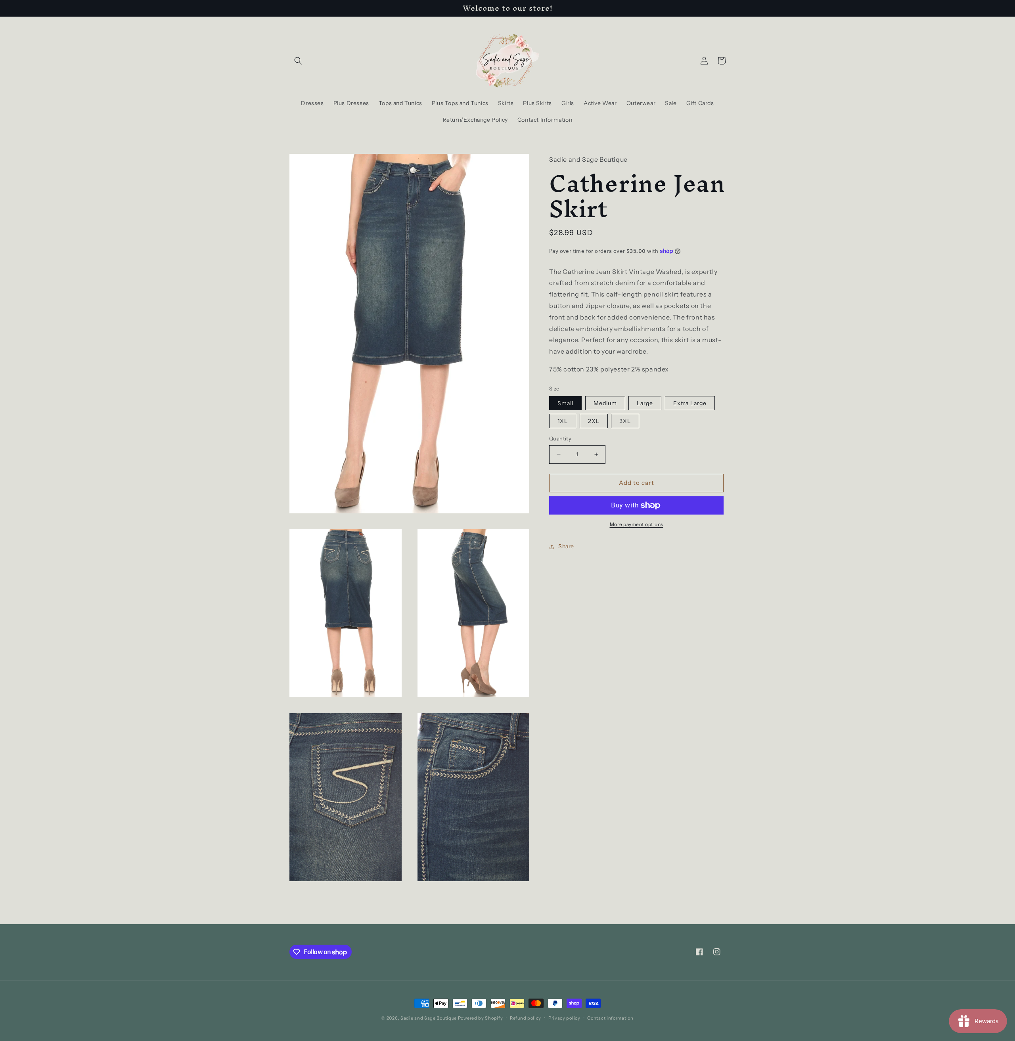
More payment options (636, 524)
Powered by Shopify (480, 1018)
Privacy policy (564, 1018)
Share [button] (566, 546)
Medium (605, 403)
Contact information (610, 1018)
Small (565, 403)
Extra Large (690, 403)
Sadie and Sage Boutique (428, 1018)
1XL (562, 421)
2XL (593, 421)
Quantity (560, 438)
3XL (625, 421)
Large (645, 403)
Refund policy (525, 1018)
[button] (298, 60)
